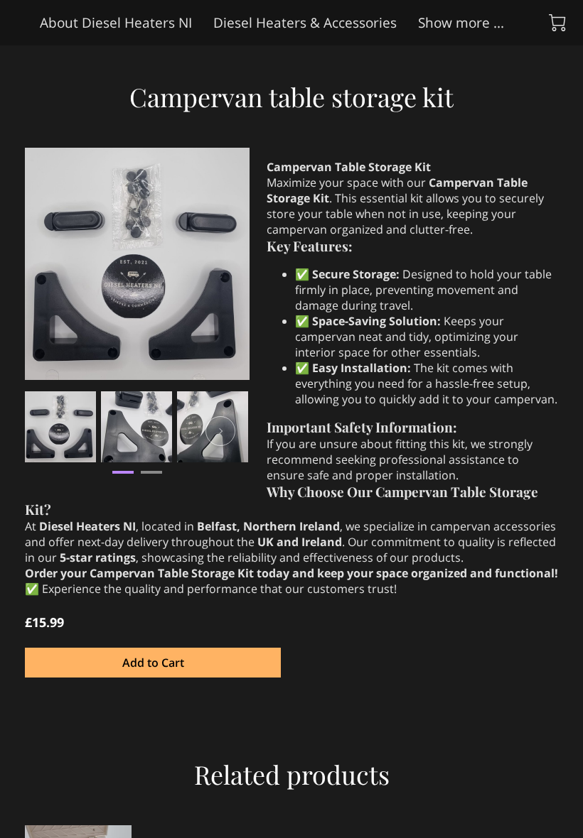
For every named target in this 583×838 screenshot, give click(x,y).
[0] (557, 22)
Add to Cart (153, 662)
